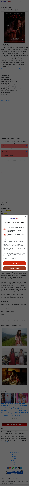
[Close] (25, 216)
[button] (14, 239)
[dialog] (14, 243)
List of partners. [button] (9, 249)
